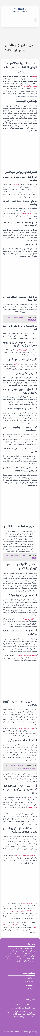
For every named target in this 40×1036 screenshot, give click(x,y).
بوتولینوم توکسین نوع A (29, 86)
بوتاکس (34, 76)
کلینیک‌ (31, 797)
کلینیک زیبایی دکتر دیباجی (24, 619)
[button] (35, 20)
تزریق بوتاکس (26, 213)
